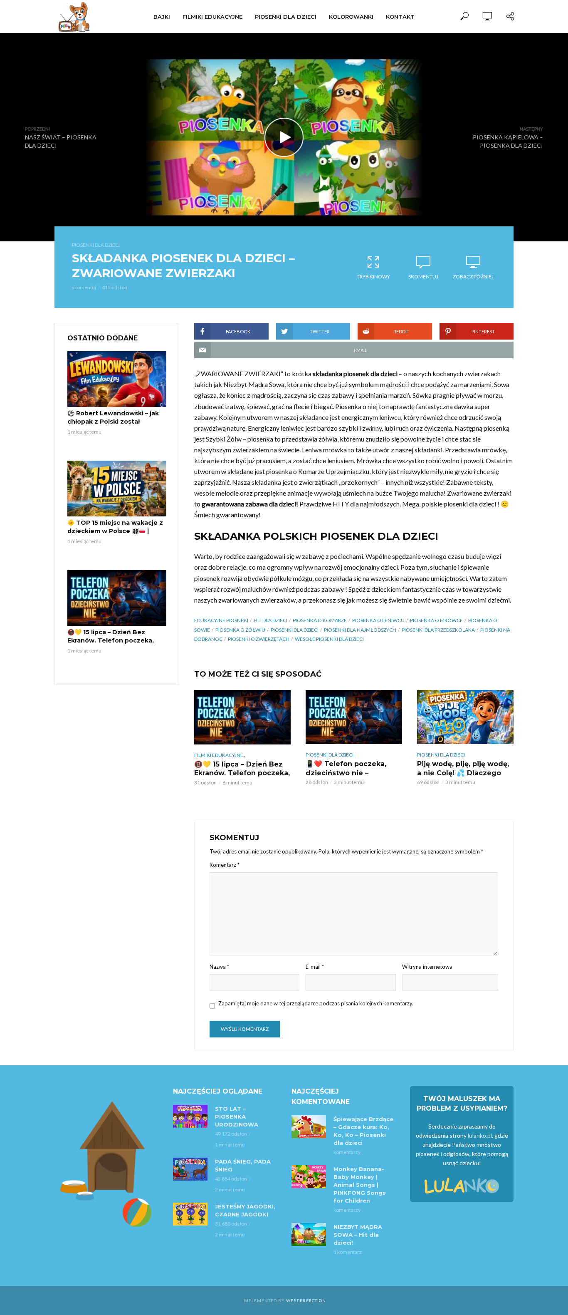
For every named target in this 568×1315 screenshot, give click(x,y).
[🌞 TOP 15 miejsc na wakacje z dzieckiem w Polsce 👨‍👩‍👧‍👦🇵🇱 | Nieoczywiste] (116, 488)
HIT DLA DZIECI (270, 620)
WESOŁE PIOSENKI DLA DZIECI (329, 639)
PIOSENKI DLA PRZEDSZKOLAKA (438, 630)
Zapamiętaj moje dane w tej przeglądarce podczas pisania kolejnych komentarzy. (315, 1003)
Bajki (161, 16)
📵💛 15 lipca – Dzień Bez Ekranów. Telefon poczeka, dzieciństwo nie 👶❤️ (110, 640)
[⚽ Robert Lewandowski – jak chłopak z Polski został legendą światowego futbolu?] (116, 379)
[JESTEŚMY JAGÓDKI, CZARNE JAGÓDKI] (190, 1214)
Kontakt (400, 16)
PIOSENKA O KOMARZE (320, 620)
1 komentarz (347, 1252)
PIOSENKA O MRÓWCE (436, 620)
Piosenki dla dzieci (285, 16)
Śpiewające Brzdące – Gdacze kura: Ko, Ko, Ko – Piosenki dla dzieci (363, 1131)
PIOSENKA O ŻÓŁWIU (240, 630)
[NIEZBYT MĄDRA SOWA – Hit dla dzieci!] (308, 1234)
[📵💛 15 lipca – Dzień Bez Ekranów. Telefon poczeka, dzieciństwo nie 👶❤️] (116, 598)
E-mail (315, 966)
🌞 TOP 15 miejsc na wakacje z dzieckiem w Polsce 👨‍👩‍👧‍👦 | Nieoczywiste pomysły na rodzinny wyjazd (115, 535)
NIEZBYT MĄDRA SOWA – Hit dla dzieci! (357, 1234)
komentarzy (347, 1152)
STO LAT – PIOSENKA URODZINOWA (236, 1116)
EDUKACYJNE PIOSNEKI (221, 620)
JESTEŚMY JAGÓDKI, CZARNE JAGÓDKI (245, 1210)
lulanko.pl (480, 1135)
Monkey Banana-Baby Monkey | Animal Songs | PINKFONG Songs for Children (359, 1185)
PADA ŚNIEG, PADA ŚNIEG (243, 1165)
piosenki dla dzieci (295, 630)
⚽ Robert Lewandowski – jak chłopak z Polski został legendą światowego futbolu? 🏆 (115, 425)
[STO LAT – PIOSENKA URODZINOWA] (190, 1116)
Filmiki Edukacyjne (212, 16)
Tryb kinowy (373, 276)
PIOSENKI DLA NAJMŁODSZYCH (360, 630)
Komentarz (225, 864)
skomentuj (84, 287)
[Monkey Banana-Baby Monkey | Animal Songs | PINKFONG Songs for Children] (308, 1176)
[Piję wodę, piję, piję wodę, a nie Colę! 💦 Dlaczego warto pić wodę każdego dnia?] (465, 717)
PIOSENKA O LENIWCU (378, 620)
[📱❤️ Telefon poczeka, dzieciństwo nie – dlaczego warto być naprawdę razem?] (354, 717)
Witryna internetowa (427, 966)
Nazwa (219, 966)
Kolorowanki (351, 16)
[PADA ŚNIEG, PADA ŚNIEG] (190, 1169)
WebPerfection (306, 1300)
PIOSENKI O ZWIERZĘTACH (258, 639)
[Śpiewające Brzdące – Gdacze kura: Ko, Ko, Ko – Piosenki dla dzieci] (308, 1126)
